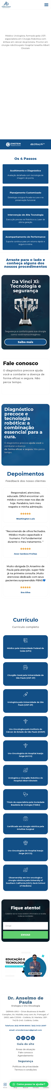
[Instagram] (23, 1038)
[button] (46, 4)
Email (5, 921)
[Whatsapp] (33, 1038)
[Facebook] (18, 1038)
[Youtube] (28, 1038)
